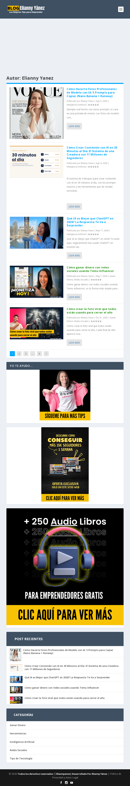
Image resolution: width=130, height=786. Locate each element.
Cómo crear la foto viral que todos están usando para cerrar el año (91, 310)
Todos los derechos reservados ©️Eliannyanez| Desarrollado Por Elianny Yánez (63, 773)
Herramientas (18, 733)
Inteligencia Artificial (76, 104)
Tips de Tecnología (21, 758)
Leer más (74, 126)
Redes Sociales (81, 279)
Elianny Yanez (87, 101)
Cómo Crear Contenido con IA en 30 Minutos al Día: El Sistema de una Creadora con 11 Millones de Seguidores (92, 153)
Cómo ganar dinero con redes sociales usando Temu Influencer (90, 269)
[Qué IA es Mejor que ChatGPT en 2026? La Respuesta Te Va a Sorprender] (36, 233)
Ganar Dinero (18, 725)
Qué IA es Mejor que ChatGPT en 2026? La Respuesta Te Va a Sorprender (90, 222)
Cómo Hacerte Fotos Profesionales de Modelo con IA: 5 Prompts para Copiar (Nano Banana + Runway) (92, 92)
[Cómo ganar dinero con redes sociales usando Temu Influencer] (36, 282)
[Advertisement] (65, 44)
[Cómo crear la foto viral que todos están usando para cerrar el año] (36, 323)
